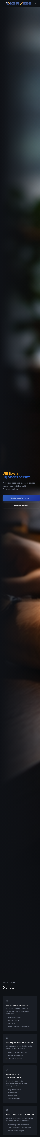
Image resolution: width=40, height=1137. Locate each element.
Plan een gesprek (21, 505)
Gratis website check (20, 498)
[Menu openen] (35, 3)
